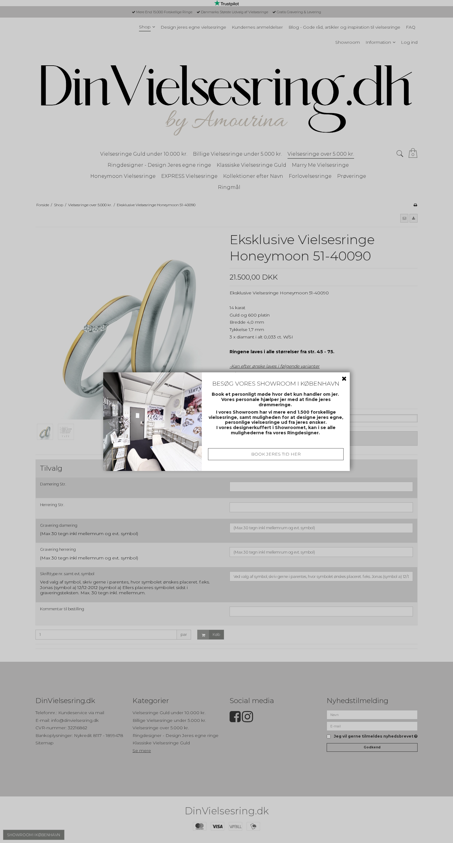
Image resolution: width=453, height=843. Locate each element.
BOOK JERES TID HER (276, 454)
